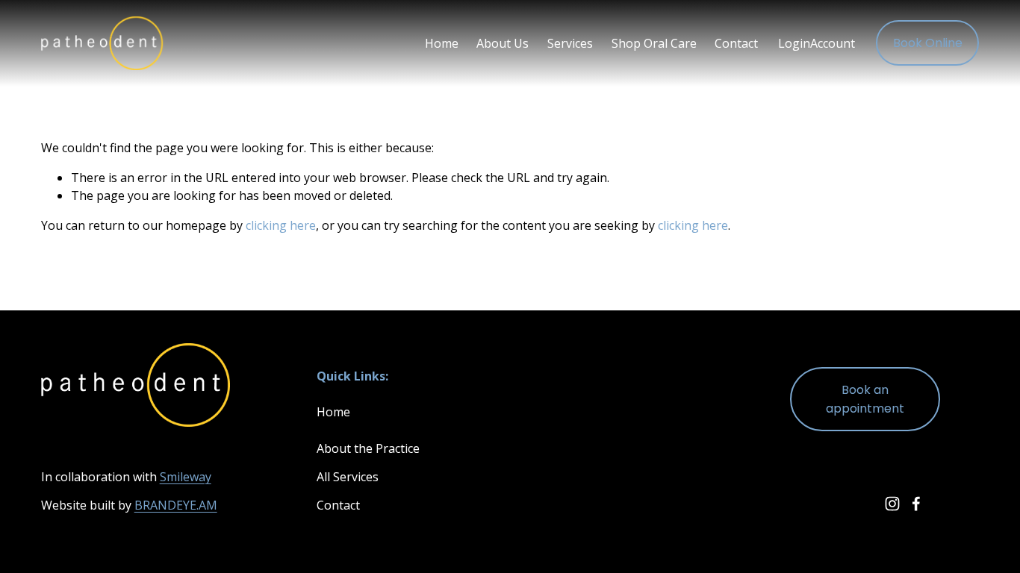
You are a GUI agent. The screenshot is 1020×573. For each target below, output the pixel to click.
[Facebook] (916, 503)
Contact (736, 43)
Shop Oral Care (654, 43)
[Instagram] (892, 503)
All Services (348, 477)
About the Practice (368, 448)
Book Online (928, 42)
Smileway (185, 477)
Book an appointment (865, 399)
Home (441, 43)
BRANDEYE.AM (175, 505)
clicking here (281, 225)
